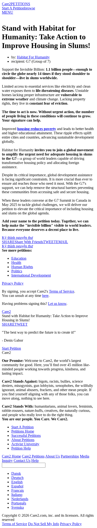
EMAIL (62, 242)
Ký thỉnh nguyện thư (17, 238)
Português (18, 503)
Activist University (25, 444)
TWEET (49, 242)
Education (18, 258)
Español (17, 486)
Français (17, 490)
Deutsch (17, 478)
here (45, 296)
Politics (16, 271)
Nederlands (19, 499)
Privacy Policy (13, 283)
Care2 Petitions (33, 456)
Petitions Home (22, 431)
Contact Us (22, 460)
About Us (52, 456)
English (17, 482)
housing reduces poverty (36, 129)
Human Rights (22, 267)
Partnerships (70, 456)
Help (35, 460)
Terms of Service (61, 291)
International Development (31, 275)
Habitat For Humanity (33, 57)
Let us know (57, 304)
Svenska (17, 507)
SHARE (8, 324)
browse (29, 8)
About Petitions (22, 440)
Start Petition (11, 348)
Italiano (16, 495)
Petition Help (21, 448)
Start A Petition (13, 8)
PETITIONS (20, 4)
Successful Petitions (26, 436)
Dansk (16, 473)
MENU (7, 12)
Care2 (6, 4)
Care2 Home (11, 456)
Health (16, 263)
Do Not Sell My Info (43, 524)
